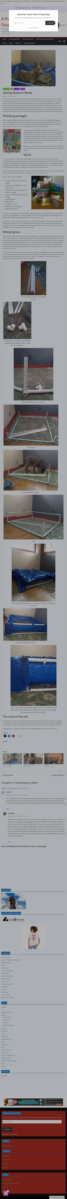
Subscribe (50, 23)
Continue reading (33, 27)
